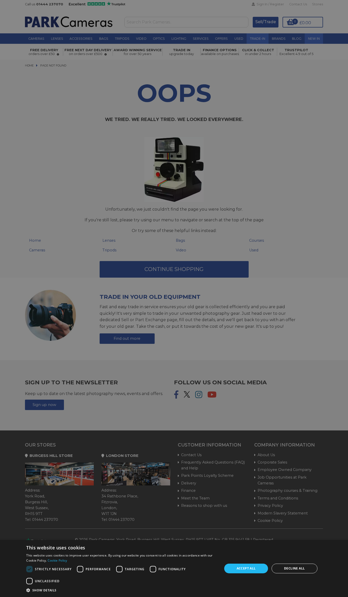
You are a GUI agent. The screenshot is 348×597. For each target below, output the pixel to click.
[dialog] (174, 568)
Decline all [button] (294, 568)
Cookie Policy (57, 560)
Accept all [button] (246, 568)
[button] (121, 590)
